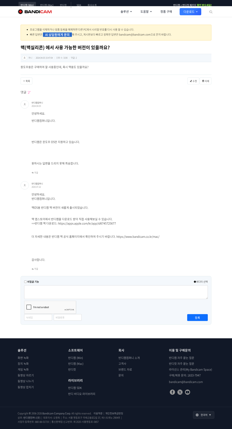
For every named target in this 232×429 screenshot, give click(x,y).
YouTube (187, 392)
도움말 (144, 11)
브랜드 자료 (125, 369)
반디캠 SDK (75, 388)
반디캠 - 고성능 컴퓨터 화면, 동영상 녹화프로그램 (35, 11)
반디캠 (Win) (27, 5)
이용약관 (98, 413)
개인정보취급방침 (114, 413)
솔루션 (125, 11)
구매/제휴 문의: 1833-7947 (185, 375)
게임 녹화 (23, 369)
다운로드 (189, 11)
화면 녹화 (23, 358)
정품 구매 (166, 11)
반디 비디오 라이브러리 (81, 394)
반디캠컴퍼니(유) (31, 417)
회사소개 (92, 5)
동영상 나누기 (26, 381)
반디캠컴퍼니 (37, 102)
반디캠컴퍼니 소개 (129, 358)
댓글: (74, 57)
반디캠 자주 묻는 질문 (181, 358)
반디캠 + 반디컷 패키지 (192, 5)
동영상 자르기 (26, 375)
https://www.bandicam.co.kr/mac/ (137, 236)
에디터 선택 (202, 281)
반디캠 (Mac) (47, 5)
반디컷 (63, 5)
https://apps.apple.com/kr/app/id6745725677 (87, 223)
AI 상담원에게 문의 (57, 34)
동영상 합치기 (26, 387)
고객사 (122, 363)
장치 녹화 (23, 363)
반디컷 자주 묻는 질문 (181, 363)
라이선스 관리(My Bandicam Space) (190, 369)
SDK (79, 5)
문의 (121, 375)
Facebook (172, 392)
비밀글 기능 (33, 281)
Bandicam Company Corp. (56, 413)
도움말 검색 (210, 11)
